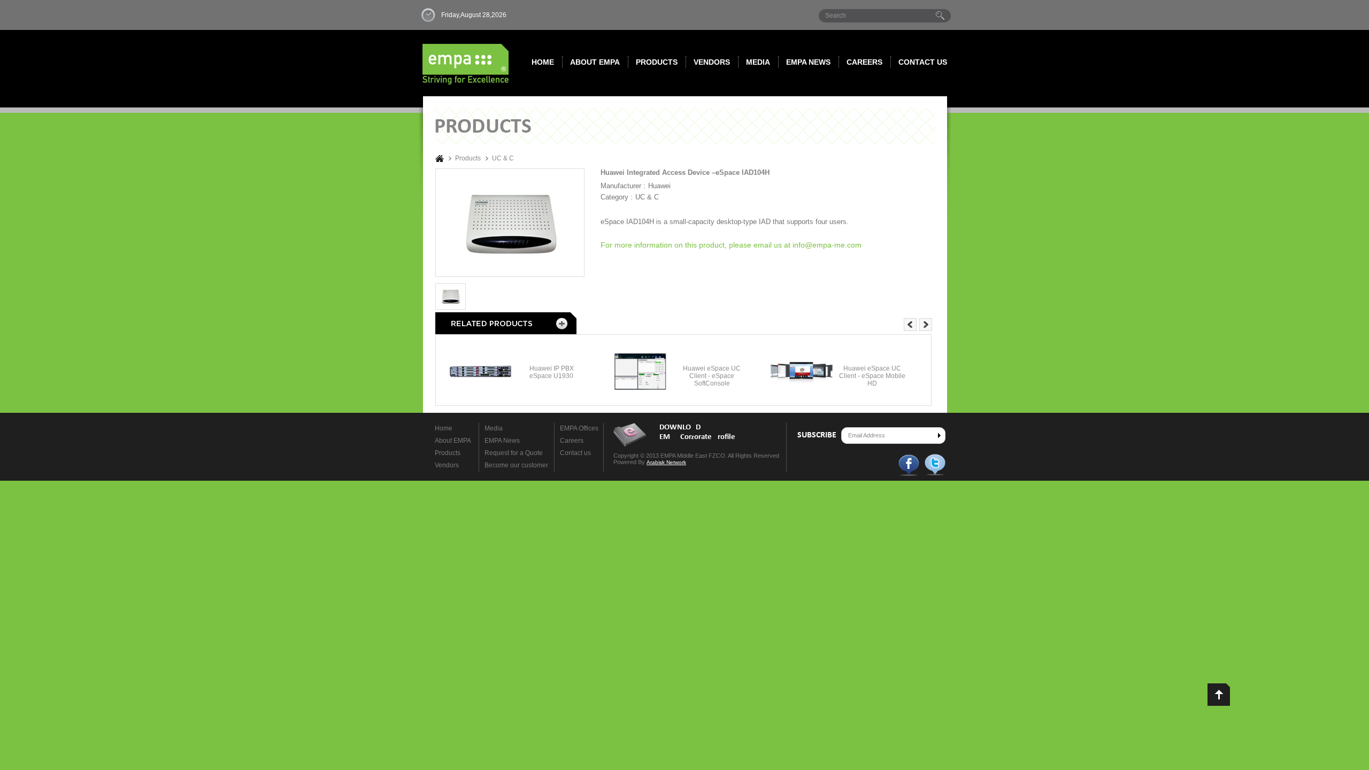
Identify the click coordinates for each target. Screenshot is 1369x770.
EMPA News (502, 440)
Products (657, 62)
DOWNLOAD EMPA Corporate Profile (697, 432)
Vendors (712, 62)
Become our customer (516, 465)
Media (758, 62)
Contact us (922, 62)
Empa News (808, 62)
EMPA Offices (579, 428)
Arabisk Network (666, 462)
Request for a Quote (513, 453)
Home (543, 62)
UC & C (503, 158)
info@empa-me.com (827, 245)
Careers (864, 62)
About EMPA (595, 62)
